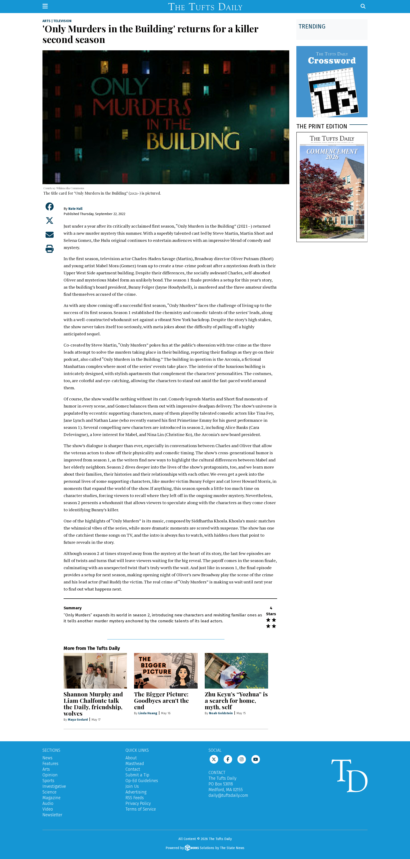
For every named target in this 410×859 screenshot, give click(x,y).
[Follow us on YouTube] (255, 759)
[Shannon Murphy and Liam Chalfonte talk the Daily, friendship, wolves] (95, 671)
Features (50, 763)
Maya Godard (78, 719)
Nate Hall (75, 209)
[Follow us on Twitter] (214, 759)
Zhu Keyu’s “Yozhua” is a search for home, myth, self (236, 700)
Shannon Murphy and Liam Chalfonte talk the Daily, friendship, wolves (93, 703)
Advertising (136, 792)
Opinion (50, 775)
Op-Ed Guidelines (142, 780)
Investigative (54, 786)
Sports (48, 780)
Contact (133, 769)
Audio (47, 803)
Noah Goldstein (221, 713)
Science (49, 792)
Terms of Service (141, 809)
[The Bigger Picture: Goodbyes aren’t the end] (165, 671)
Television (62, 21)
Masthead (135, 763)
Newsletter (52, 814)
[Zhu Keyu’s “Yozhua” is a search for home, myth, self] (236, 671)
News (47, 757)
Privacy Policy (138, 803)
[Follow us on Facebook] (228, 759)
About (131, 757)
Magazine (51, 797)
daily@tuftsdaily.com (228, 795)
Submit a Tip (137, 775)
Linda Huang (147, 713)
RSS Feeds (135, 797)
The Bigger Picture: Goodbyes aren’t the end (161, 700)
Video (47, 809)
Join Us (132, 786)
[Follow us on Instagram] (241, 759)
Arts (46, 21)
